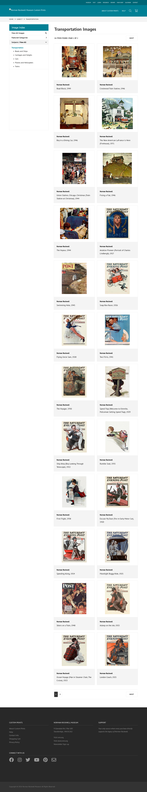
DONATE (113, 2)
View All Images (18, 33)
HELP (124, 11)
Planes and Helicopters (24, 62)
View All (23, 42)
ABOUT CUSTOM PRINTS (110, 11)
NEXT (132, 38)
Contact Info (14, 735)
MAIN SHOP (120, 2)
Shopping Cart (14, 739)
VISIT (94, 2)
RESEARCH (106, 2)
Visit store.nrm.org (61, 741)
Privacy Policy (14, 742)
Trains (17, 66)
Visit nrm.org (59, 737)
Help (11, 732)
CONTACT (135, 2)
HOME (11, 19)
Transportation (17, 47)
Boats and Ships (21, 51)
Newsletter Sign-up (61, 744)
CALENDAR (128, 2)
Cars (16, 59)
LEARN (99, 2)
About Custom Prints (17, 728)
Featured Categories (20, 37)
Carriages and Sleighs (23, 55)
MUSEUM (88, 2)
